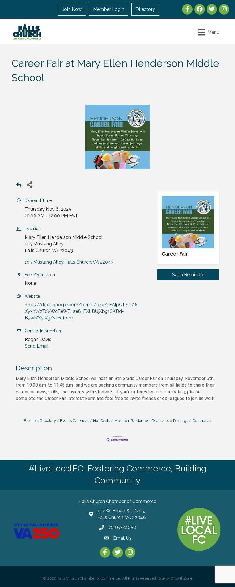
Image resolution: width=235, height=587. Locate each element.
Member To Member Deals (137, 420)
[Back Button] (18, 186)
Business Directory (40, 420)
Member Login (108, 9)
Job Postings (177, 420)
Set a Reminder (188, 274)
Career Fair (175, 254)
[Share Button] (29, 184)
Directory (145, 9)
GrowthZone (181, 578)
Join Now (72, 9)
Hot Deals (101, 420)
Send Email (36, 346)
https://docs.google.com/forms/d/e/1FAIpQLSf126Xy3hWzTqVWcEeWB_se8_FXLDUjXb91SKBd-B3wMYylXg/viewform (81, 311)
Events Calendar (74, 420)
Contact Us (201, 420)
